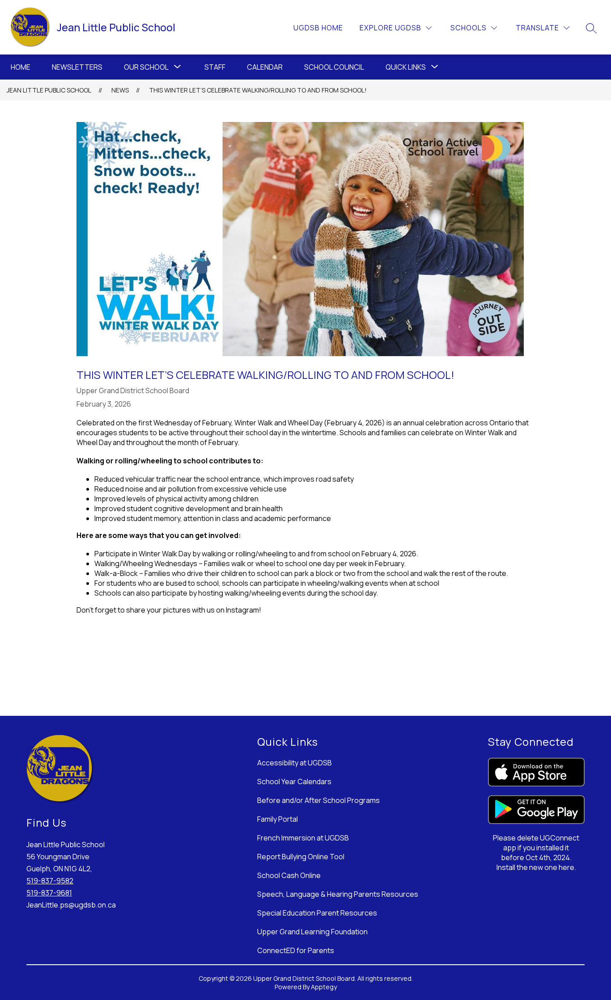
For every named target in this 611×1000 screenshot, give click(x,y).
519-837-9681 (49, 893)
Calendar (265, 67)
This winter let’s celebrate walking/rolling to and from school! (258, 90)
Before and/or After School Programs (318, 800)
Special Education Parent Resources (317, 913)
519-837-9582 (49, 881)
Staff (214, 67)
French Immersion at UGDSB (303, 838)
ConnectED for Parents (295, 950)
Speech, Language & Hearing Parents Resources (337, 894)
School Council (334, 67)
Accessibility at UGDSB (294, 763)
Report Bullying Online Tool (300, 856)
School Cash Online (289, 875)
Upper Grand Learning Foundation (312, 932)
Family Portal (277, 819)
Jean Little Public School (49, 90)
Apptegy (324, 987)
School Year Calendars (294, 781)
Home (20, 67)
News (120, 90)
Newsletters (77, 67)
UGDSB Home (318, 28)
